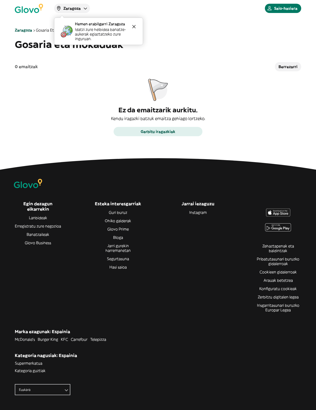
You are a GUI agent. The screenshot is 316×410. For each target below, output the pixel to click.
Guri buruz (118, 212)
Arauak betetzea (278, 280)
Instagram (198, 212)
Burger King (48, 339)
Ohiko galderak (118, 220)
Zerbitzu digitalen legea (278, 297)
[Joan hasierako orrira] (29, 8)
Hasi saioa (118, 267)
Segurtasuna (118, 258)
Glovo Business (38, 242)
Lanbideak (38, 217)
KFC (64, 339)
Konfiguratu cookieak (278, 288)
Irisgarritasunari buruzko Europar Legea (278, 307)
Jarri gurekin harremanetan (118, 248)
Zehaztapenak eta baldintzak (278, 248)
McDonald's (25, 339)
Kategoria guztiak (30, 370)
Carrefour (79, 339)
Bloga (118, 237)
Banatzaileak (38, 234)
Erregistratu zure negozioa (38, 226)
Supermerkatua (28, 363)
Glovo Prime (118, 229)
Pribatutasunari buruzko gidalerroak (278, 261)
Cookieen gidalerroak (278, 272)
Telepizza (98, 339)
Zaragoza (23, 30)
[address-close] (134, 26)
